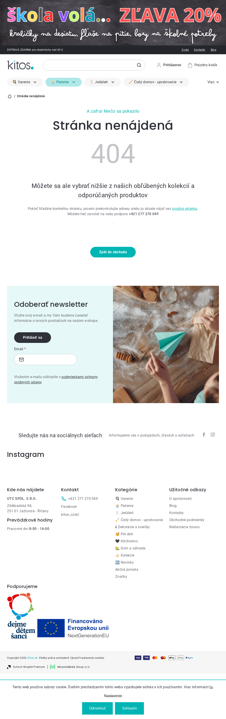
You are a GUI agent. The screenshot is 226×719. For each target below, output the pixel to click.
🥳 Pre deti (124, 534)
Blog (213, 49)
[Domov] (9, 96)
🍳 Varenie (124, 499)
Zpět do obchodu (113, 252)
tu (211, 687)
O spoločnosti (180, 499)
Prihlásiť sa (32, 337)
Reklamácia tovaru (184, 527)
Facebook (69, 506)
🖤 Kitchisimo (126, 541)
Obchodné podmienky (187, 520)
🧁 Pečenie (124, 506)
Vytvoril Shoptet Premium (29, 667)
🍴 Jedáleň (124, 513)
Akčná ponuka (126, 569)
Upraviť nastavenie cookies (87, 657)
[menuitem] (25, 82)
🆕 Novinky (124, 562)
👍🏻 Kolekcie (124, 555)
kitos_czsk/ (70, 514)
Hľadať (139, 65)
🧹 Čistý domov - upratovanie (139, 520)
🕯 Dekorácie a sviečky (132, 527)
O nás (185, 49)
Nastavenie (113, 696)
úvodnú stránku (184, 209)
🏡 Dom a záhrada (130, 548)
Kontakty (199, 49)
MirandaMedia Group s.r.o (73, 667)
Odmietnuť (97, 708)
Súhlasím (129, 708)
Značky (121, 576)
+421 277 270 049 (83, 499)
